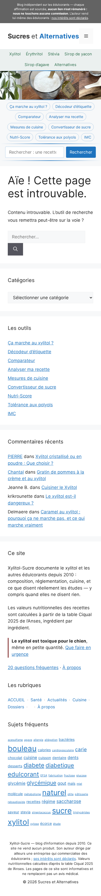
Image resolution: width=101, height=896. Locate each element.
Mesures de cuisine (26, 127)
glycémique (41, 783)
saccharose (68, 801)
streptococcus (41, 812)
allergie (38, 740)
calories (44, 750)
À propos (71, 667)
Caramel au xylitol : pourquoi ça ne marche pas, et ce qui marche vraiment (46, 518)
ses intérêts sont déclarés (54, 858)
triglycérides (81, 812)
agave (28, 740)
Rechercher (81, 152)
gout (61, 783)
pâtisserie (81, 794)
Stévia (53, 54)
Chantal (16, 472)
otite (71, 794)
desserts (15, 766)
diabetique (60, 765)
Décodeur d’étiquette (73, 106)
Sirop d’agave (37, 64)
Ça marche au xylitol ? (28, 106)
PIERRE (15, 456)
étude (57, 824)
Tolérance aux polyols (57, 137)
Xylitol (15, 54)
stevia (25, 812)
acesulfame (15, 740)
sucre (62, 810)
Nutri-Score (20, 137)
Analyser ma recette (66, 116)
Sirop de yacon (78, 54)
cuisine (30, 757)
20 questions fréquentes (33, 667)
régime (48, 801)
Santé (36, 699)
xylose (34, 824)
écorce (46, 823)
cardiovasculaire (63, 750)
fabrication (55, 775)
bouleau (22, 748)
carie (81, 750)
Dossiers (16, 706)
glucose (81, 775)
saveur (13, 812)
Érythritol (34, 54)
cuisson (44, 758)
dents (73, 757)
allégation (51, 740)
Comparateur (29, 116)
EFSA (43, 775)
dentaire (59, 758)
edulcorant (23, 774)
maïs (71, 783)
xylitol (18, 822)
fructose (69, 775)
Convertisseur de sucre (71, 127)
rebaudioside (16, 802)
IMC (87, 137)
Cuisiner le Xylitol (59, 487)
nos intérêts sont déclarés (70, 18)
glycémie (16, 783)
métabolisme (32, 794)
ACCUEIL (16, 699)
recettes (33, 802)
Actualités (57, 699)
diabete (34, 765)
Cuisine (79, 699)
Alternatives (65, 64)
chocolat (15, 758)
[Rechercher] (15, 249)
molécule (15, 794)
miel (79, 784)
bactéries (67, 739)
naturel (54, 792)
